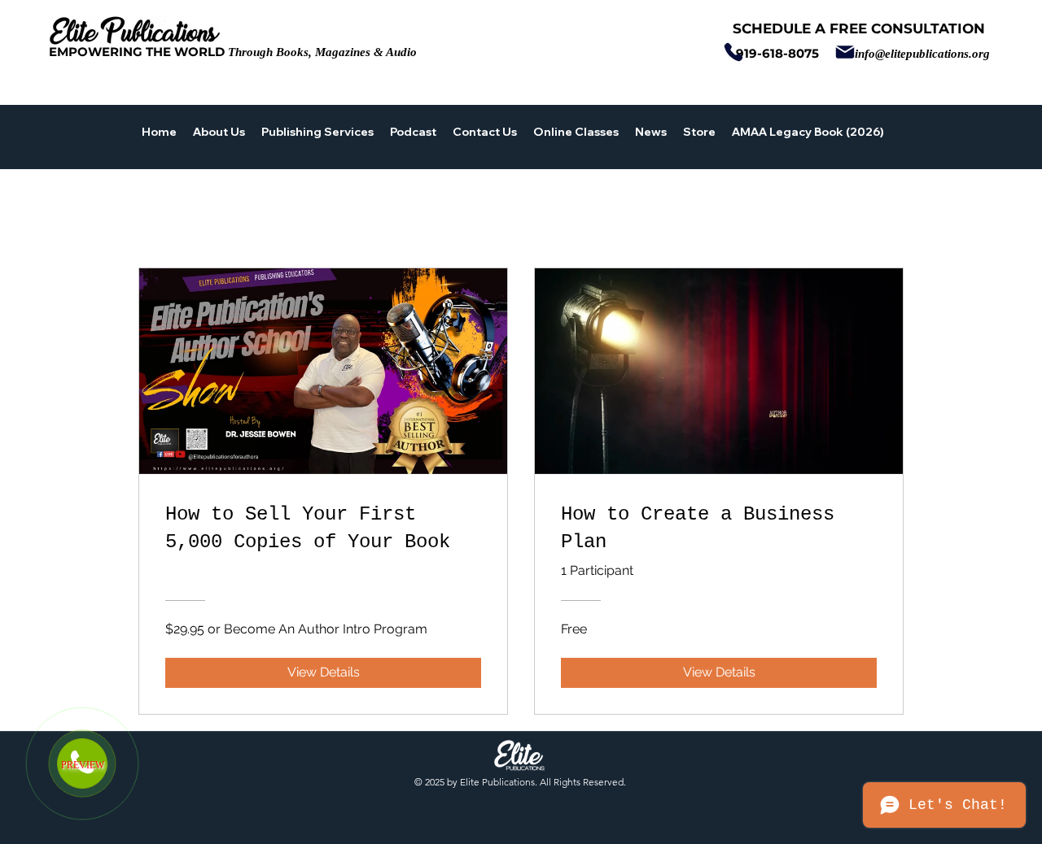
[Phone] (733, 52)
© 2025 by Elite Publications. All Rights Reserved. (520, 782)
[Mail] (844, 52)
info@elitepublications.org (922, 53)
